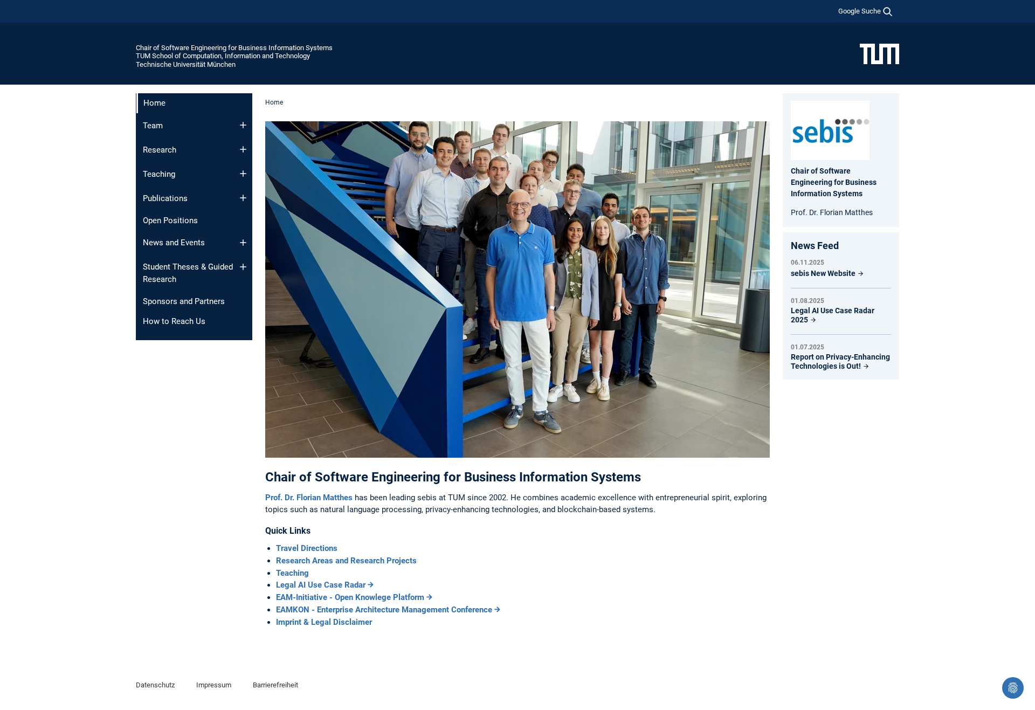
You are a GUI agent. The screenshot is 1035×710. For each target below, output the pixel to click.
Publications (165, 198)
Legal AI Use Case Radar (320, 585)
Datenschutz (155, 685)
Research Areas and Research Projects (346, 561)
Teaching (159, 174)
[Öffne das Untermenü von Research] (243, 149)
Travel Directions (306, 548)
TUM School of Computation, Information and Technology (223, 56)
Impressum (213, 685)
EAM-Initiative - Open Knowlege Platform (350, 597)
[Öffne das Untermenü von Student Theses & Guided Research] (243, 266)
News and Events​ (174, 242)
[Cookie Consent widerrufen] (1013, 688)
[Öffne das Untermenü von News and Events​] (243, 242)
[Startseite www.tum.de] (879, 53)
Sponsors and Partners (184, 301)
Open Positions (170, 220)
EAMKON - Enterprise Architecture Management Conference (384, 610)
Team (153, 125)
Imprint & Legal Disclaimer (324, 622)
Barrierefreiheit (275, 685)
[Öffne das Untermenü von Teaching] (243, 173)
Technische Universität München (186, 64)
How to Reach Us (174, 321)
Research (159, 150)
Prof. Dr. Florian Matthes (310, 497)
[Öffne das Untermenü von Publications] (243, 197)
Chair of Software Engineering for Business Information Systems (234, 48)
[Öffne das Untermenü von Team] (243, 125)
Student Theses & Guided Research (188, 273)
